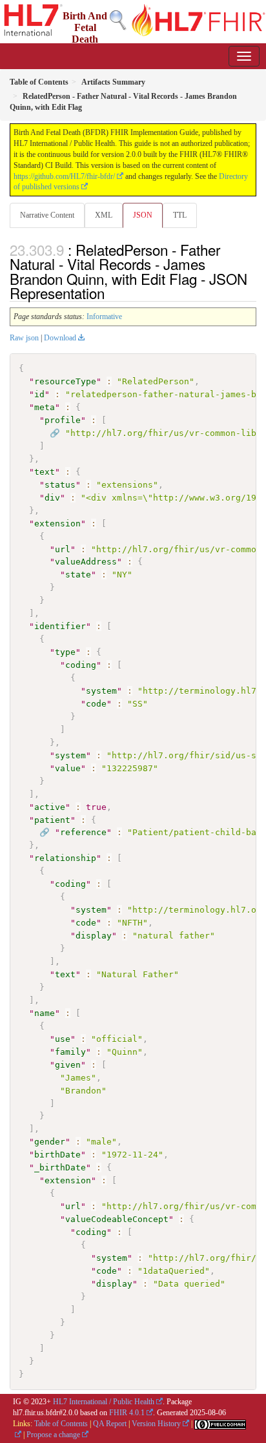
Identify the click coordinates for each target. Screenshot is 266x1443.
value (68, 768)
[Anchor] (112, 292)
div (52, 498)
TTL (180, 215)
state (78, 574)
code (96, 704)
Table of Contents (61, 1423)
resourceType (65, 381)
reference (83, 832)
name (44, 1013)
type (65, 652)
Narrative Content (47, 215)
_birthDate (60, 1167)
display (94, 935)
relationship (65, 858)
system (101, 691)
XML (103, 215)
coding (80, 665)
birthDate (57, 1154)
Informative (104, 316)
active (49, 807)
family (70, 1052)
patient (52, 820)
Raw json (24, 337)
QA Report (110, 1423)
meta (44, 407)
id (39, 394)
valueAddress (86, 561)
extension (57, 523)
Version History (156, 1423)
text (44, 472)
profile (63, 420)
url (62, 549)
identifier (60, 626)
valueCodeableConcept (117, 1219)
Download (60, 337)
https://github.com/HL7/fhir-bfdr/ (64, 176)
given (68, 1065)
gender (49, 1142)
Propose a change (53, 1434)
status (60, 485)
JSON (142, 215)
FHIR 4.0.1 (127, 1412)
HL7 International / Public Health (103, 1401)
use (62, 1039)
